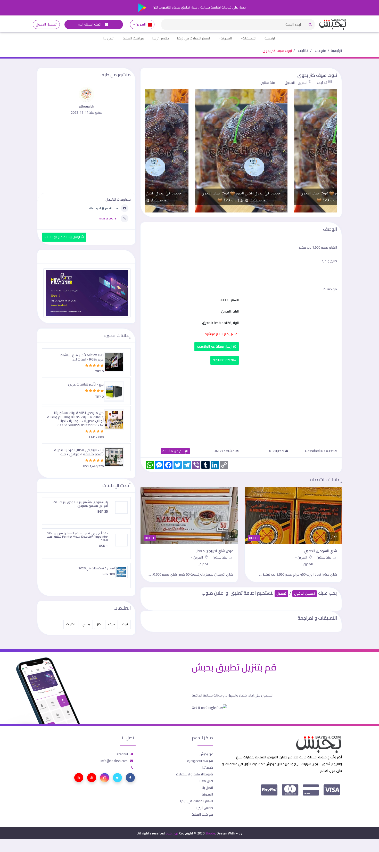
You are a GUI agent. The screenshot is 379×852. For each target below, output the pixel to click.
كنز (99, 624)
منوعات (320, 50)
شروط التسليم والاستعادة (194, 774)
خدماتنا (207, 767)
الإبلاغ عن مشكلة (175, 451)
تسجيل (281, 593)
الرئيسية (270, 38)
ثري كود (172, 833)
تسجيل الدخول (46, 24)
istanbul (122, 754)
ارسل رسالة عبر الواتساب (215, 346)
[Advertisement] (241, 403)
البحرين (141, 24)
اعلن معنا (206, 781)
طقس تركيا (160, 38)
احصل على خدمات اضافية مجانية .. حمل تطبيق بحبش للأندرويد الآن (199, 7)
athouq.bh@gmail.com (103, 208)
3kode (210, 833)
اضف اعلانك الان (90, 24)
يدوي (86, 624)
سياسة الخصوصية (200, 761)
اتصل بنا (108, 38)
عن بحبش (206, 754)
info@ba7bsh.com (114, 761)
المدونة (226, 38)
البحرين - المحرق (296, 82)
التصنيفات (249, 38)
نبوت (125, 624)
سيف (111, 624)
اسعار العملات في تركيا (193, 38)
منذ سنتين (267, 82)
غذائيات (303, 50)
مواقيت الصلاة (133, 38)
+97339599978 (224, 360)
